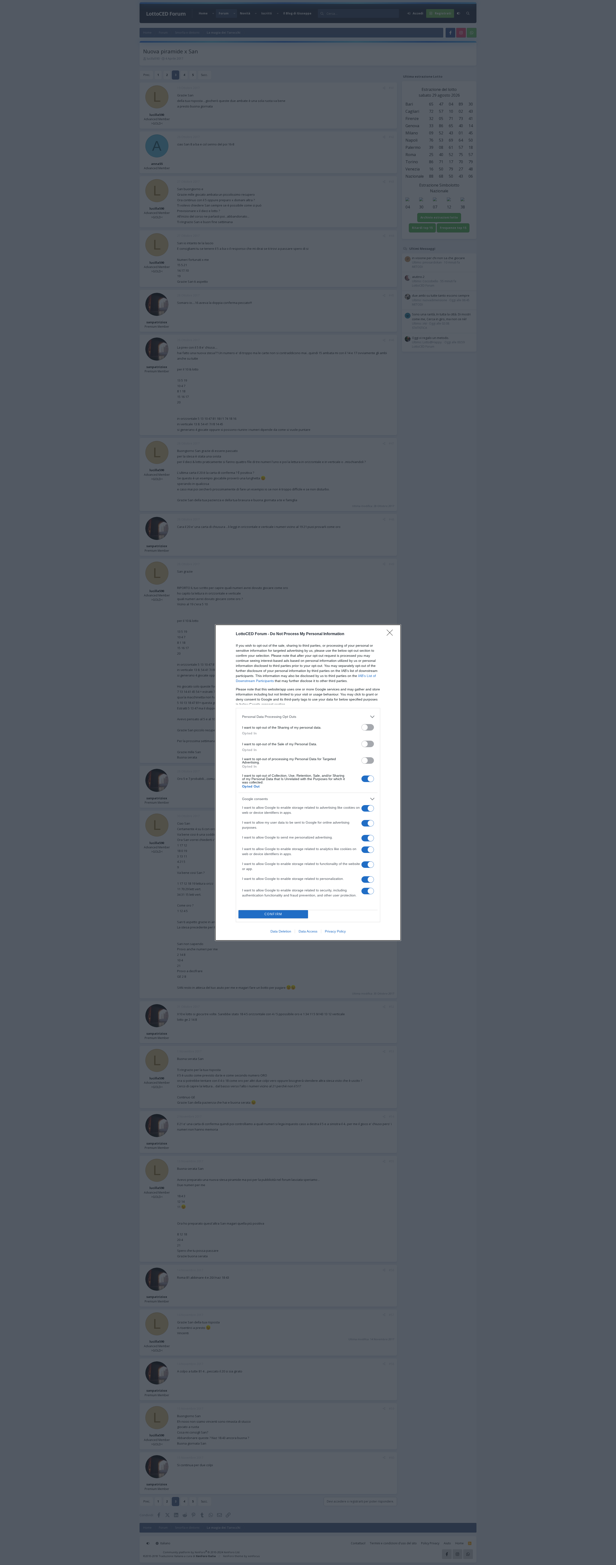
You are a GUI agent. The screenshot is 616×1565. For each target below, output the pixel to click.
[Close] (391, 634)
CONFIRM (273, 914)
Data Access (308, 931)
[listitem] (308, 716)
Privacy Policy (335, 931)
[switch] (367, 727)
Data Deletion (280, 931)
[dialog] (308, 782)
